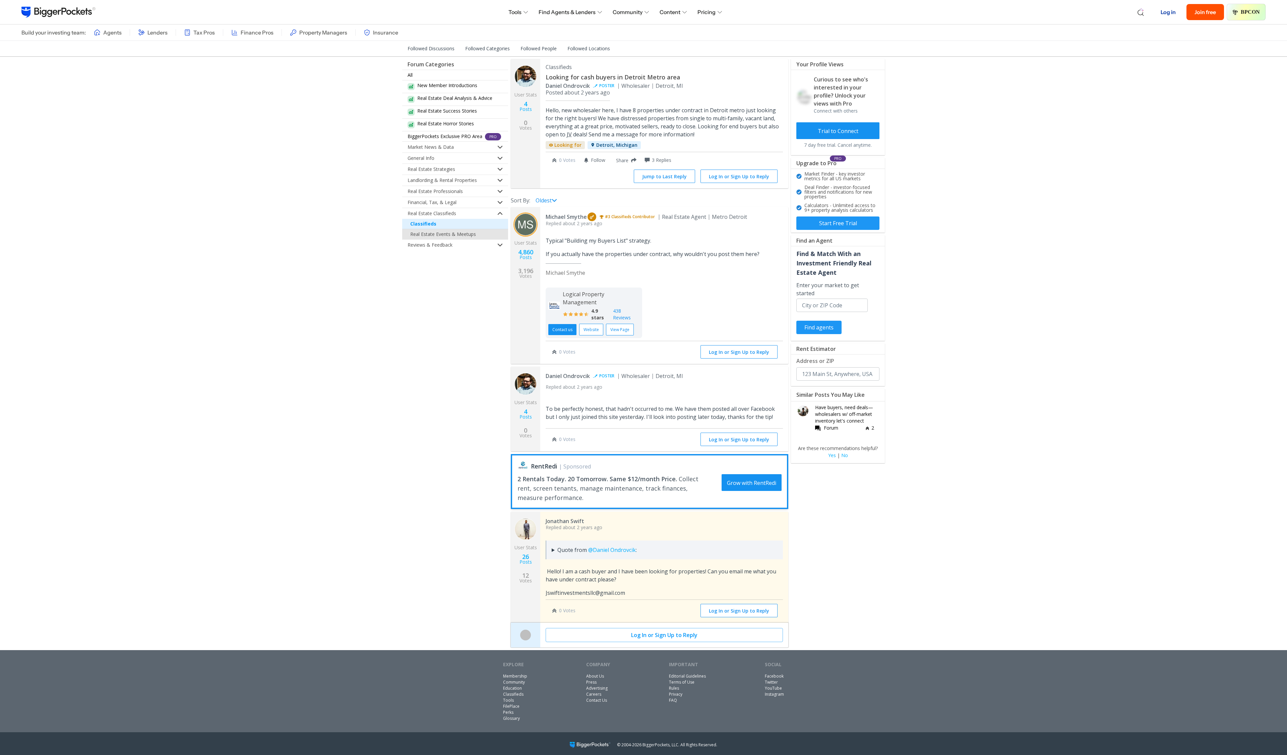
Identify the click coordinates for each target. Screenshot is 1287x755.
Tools (515, 12)
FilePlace (511, 706)
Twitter (771, 682)
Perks (508, 712)
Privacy (675, 694)
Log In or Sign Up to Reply (739, 176)
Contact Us (596, 700)
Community (627, 12)
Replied (574, 223)
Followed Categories (487, 48)
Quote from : (597, 550)
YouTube (773, 688)
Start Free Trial (838, 223)
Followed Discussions (431, 48)
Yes (832, 455)
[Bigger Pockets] (58, 12)
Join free (1205, 12)
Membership (515, 676)
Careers (593, 694)
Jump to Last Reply (664, 176)
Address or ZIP (815, 361)
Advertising (597, 688)
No (844, 455)
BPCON (1250, 12)
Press (591, 682)
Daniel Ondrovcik (568, 85)
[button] (624, 160)
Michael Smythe (566, 217)
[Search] (1141, 12)
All (410, 75)
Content (670, 12)
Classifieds (423, 224)
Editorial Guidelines (687, 676)
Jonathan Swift (565, 521)
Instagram (774, 694)
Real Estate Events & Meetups (443, 234)
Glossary (511, 718)
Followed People (538, 48)
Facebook (774, 676)
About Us (595, 676)
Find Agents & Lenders (567, 12)
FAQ (673, 700)
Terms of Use (681, 682)
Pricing (706, 12)
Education (512, 688)
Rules (674, 688)
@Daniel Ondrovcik (612, 550)
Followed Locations (588, 48)
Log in (1168, 12)
